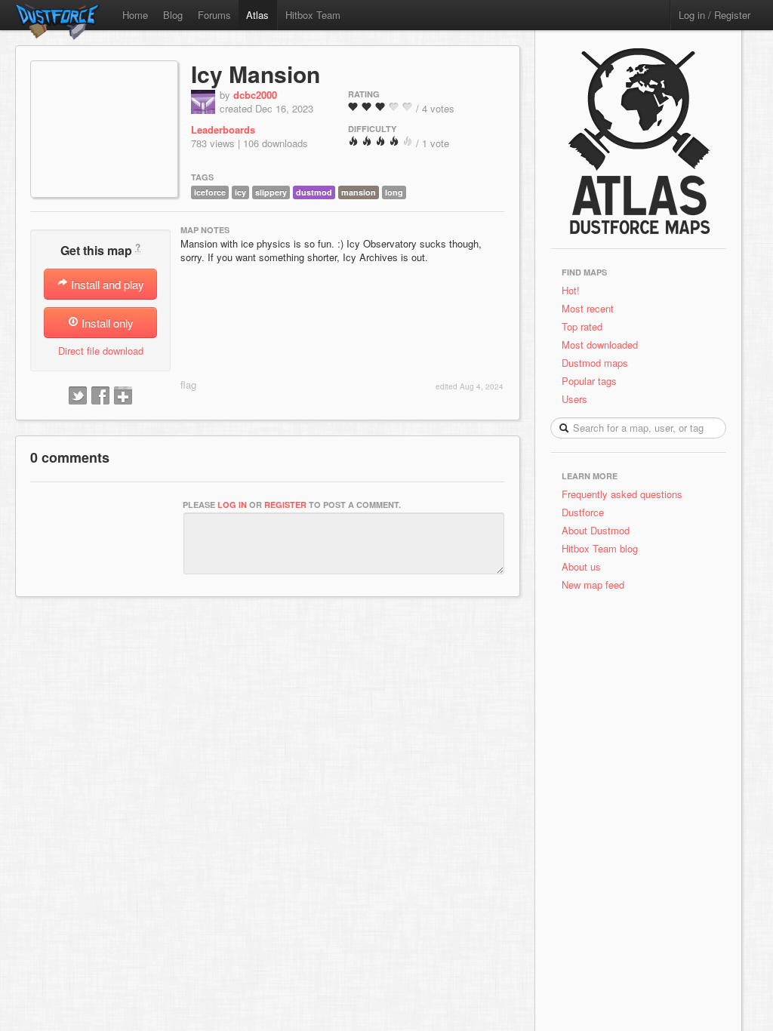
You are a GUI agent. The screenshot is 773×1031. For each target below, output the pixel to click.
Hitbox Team (312, 15)
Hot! (571, 290)
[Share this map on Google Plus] (123, 396)
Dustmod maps (595, 362)
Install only (106, 323)
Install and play (106, 284)
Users (574, 399)
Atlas (257, 15)
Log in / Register (714, 15)
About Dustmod (596, 530)
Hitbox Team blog (600, 548)
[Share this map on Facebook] (100, 396)
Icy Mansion (255, 73)
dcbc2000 (255, 95)
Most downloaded (600, 344)
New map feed (596, 584)
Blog (173, 15)
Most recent (588, 308)
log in (232, 504)
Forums (214, 15)
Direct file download (100, 350)
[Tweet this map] (78, 396)
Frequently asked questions (622, 494)
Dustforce (583, 512)
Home (135, 15)
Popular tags (589, 381)
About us (581, 566)
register (285, 504)
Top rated (582, 326)
